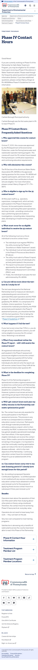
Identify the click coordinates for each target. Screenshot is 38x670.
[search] (30, 6)
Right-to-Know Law (8, 643)
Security (17, 655)
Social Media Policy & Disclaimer (10, 657)
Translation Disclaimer (7, 655)
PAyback (4, 627)
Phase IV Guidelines (11, 319)
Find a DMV (5, 617)
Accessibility (5, 653)
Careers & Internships (9, 636)
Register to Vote (7, 613)
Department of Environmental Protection (13, 11)
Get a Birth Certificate (9, 620)
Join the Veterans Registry (10, 624)
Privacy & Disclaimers (16, 653)
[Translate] (25, 5)
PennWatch (5, 640)
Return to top (29, 574)
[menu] (34, 6)
